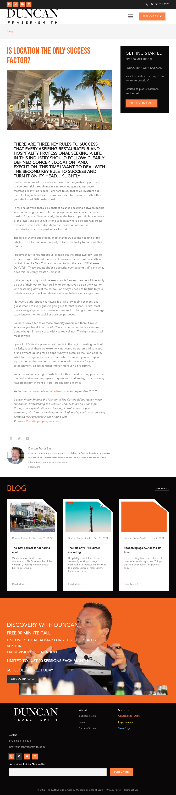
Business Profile (87, 716)
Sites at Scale (96, 790)
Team (82, 722)
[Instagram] (15, 4)
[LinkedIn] (28, 4)
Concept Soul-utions (129, 716)
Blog (10, 31)
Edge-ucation (125, 722)
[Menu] (131, 16)
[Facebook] (9, 4)
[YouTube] (22, 4)
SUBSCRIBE (121, 772)
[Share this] (27, 438)
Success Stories (87, 728)
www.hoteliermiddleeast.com (51, 391)
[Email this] (11, 438)
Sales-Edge (124, 728)
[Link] (32, 16)
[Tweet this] (19, 438)
